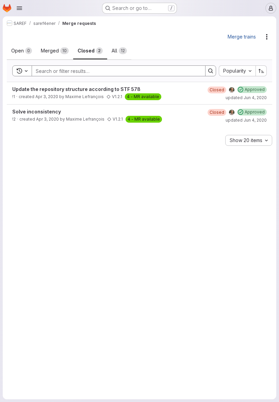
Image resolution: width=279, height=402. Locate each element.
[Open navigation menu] (19, 8)
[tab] (21, 50)
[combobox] (237, 70)
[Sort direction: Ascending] (261, 70)
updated (246, 97)
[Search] (210, 70)
